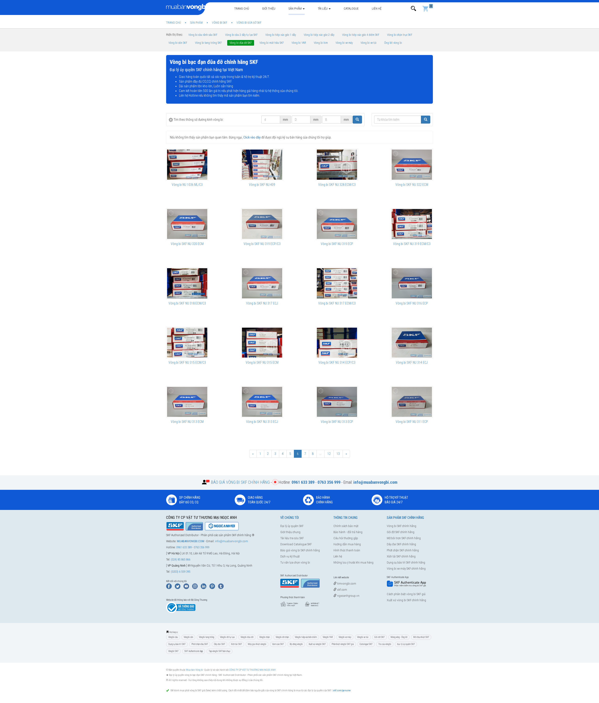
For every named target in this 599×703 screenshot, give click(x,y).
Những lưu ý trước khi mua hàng (353, 562)
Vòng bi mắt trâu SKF (271, 42)
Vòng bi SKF (173, 651)
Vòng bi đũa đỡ (247, 637)
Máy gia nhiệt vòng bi (257, 644)
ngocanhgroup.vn (347, 595)
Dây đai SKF (219, 644)
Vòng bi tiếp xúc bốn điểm (306, 637)
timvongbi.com (346, 583)
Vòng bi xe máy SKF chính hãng (406, 568)
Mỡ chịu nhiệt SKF (421, 637)
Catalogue (351, 8)
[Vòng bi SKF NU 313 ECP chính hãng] (337, 402)
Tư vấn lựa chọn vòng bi (295, 562)
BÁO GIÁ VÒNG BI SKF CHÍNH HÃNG (240, 482)
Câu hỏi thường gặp (345, 538)
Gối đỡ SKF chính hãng (400, 532)
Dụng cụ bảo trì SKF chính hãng (406, 562)
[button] (413, 8)
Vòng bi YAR (299, 42)
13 (338, 454)
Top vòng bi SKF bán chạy (219, 651)
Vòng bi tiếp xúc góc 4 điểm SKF (360, 35)
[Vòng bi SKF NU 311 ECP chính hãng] (412, 402)
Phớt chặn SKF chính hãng (403, 550)
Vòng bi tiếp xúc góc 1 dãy (280, 35)
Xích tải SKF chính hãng (401, 556)
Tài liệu (323, 8)
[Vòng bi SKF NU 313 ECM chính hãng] (187, 402)
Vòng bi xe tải (368, 42)
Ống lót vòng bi (393, 42)
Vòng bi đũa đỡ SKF (241, 42)
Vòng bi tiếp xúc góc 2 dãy (319, 35)
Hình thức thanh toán (346, 550)
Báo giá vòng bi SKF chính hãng (300, 550)
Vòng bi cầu (173, 637)
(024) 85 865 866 (180, 559)
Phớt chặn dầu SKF (199, 644)
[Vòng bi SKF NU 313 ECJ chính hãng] (262, 402)
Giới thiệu (268, 8)
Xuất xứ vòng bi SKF (317, 644)
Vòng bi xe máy (344, 42)
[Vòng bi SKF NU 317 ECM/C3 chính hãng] (337, 283)
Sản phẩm (295, 8)
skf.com (341, 589)
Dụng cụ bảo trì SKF (177, 644)
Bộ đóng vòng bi (296, 644)
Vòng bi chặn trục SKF (399, 35)
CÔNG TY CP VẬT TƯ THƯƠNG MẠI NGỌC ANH (252, 669)
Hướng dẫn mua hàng (347, 544)
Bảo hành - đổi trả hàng (347, 532)
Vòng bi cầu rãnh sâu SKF (202, 35)
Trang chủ (241, 8)
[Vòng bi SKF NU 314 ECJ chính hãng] (412, 343)
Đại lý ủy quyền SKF (291, 526)
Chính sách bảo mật (345, 526)
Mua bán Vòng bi (194, 669)
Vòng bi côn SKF (177, 42)
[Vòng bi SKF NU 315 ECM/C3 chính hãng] (187, 343)
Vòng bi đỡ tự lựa (227, 637)
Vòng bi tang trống (206, 637)
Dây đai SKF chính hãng (401, 544)
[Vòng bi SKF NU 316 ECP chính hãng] (412, 283)
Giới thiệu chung (290, 532)
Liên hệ (376, 8)
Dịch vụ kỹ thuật (290, 556)
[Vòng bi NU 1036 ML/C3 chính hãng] (187, 164)
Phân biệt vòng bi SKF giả (343, 644)
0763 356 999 (201, 547)
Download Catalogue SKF (296, 544)
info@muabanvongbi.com (231, 541)
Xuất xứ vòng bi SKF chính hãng (406, 600)
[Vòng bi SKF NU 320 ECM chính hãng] (187, 224)
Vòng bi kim (321, 42)
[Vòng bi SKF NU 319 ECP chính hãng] (337, 224)
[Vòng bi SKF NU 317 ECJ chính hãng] (262, 283)
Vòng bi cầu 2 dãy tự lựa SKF (241, 35)
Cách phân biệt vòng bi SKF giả (406, 594)
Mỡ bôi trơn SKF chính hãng (404, 538)
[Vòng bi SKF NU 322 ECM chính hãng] (412, 164)
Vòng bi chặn (264, 637)
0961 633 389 (184, 547)
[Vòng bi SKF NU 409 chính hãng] (262, 164)
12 (329, 454)
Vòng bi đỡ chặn (282, 637)
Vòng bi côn (188, 637)
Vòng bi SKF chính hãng (401, 526)
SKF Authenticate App (193, 651)
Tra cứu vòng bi (384, 644)
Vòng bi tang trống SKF (208, 42)
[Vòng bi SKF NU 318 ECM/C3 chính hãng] (187, 283)
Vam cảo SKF (278, 644)
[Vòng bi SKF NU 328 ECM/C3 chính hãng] (337, 164)
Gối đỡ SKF (379, 637)
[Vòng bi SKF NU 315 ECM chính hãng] (262, 343)
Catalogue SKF (366, 644)
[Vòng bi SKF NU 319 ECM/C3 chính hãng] (412, 224)
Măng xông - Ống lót (399, 637)
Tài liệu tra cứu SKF (292, 538)
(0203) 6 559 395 (180, 571)
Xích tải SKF (236, 644)
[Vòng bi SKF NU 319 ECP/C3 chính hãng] (262, 224)
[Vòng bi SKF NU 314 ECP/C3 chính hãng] (337, 343)
